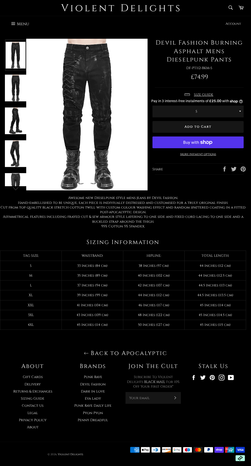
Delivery (33, 384)
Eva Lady (93, 398)
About (32, 427)
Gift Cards (33, 377)
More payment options (198, 154)
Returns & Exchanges (32, 391)
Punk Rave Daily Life (93, 405)
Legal (32, 413)
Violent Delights (70, 454)
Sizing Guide (32, 398)
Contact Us (32, 405)
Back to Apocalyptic (128, 353)
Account (233, 24)
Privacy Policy (33, 420)
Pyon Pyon (93, 413)
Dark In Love (93, 391)
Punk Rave (93, 377)
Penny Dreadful (93, 420)
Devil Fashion (93, 384)
